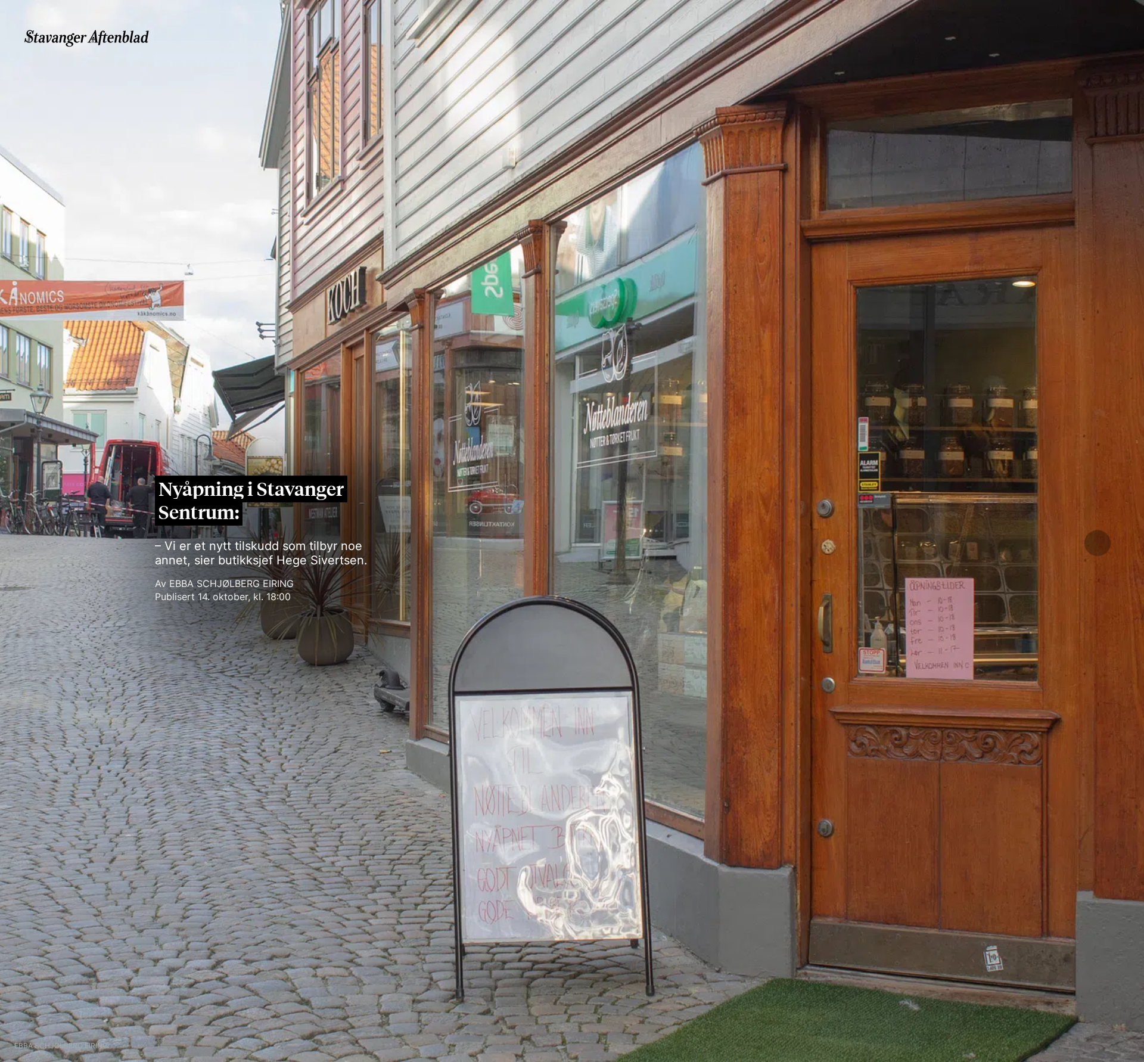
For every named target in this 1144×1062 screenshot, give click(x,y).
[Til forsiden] (89, 37)
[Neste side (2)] (1097, 541)
